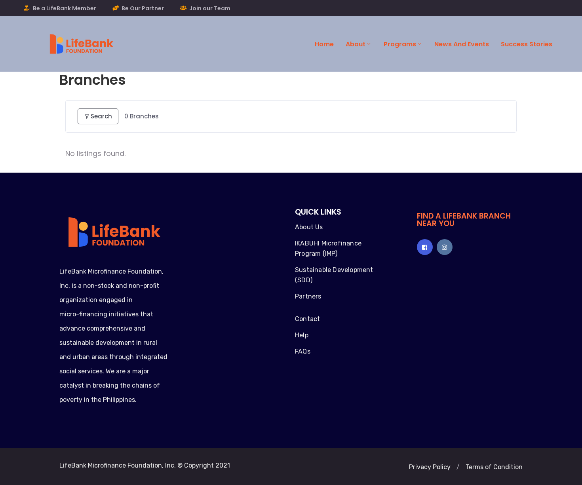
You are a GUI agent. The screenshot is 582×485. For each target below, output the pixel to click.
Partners (308, 296)
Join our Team (209, 8)
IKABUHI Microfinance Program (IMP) (328, 248)
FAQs (302, 351)
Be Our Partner (143, 8)
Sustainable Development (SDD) (334, 275)
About (355, 44)
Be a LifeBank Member (64, 8)
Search (101, 116)
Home (324, 44)
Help (301, 335)
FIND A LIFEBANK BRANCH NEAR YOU (464, 220)
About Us (309, 227)
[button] (430, 467)
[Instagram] (445, 247)
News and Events (461, 44)
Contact (307, 319)
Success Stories (526, 44)
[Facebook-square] (425, 247)
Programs (400, 44)
